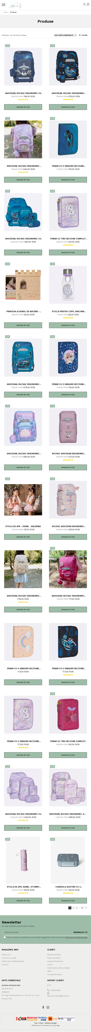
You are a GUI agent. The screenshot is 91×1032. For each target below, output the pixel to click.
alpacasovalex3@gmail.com (57, 996)
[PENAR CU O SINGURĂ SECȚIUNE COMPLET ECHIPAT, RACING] (68, 139)
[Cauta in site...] (84, 4)
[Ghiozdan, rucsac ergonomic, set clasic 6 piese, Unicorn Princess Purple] (68, 787)
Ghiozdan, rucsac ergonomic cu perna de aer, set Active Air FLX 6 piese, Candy (23, 814)
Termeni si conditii (9, 958)
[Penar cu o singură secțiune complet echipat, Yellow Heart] (23, 642)
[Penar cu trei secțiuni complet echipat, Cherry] (68, 714)
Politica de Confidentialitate (76, 937)
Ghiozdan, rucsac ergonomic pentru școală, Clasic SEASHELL (23, 453)
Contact (5, 964)
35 (82, 908)
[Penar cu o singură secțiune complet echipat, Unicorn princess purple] (23, 714)
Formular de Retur (54, 974)
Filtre (84, 35)
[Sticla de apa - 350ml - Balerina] (23, 499)
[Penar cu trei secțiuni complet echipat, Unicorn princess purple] (68, 212)
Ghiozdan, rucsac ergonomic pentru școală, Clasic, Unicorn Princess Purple (23, 166)
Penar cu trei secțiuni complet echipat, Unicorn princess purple (68, 238)
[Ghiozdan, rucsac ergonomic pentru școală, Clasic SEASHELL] (23, 427)
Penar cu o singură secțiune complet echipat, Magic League (68, 668)
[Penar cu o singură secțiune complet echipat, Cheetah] (68, 357)
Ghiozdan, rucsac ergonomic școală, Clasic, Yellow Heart (23, 596)
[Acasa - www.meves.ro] (16, 5)
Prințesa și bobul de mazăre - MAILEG (23, 311)
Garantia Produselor (55, 961)
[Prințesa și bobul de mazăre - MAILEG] (23, 284)
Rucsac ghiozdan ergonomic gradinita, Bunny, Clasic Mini (68, 526)
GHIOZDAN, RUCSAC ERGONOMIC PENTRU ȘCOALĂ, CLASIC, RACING (23, 384)
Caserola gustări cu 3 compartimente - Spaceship (68, 887)
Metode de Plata (54, 955)
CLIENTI (51, 949)
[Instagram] (48, 1007)
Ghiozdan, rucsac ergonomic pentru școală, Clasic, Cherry (68, 596)
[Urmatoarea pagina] (85, 907)
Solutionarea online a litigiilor (58, 968)
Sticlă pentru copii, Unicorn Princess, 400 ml (68, 311)
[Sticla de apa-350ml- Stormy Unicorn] (23, 860)
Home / (7, 12)
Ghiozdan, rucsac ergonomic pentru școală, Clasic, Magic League (68, 93)
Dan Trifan (38, 1023)
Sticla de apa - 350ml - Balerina (23, 526)
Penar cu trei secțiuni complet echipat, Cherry (68, 741)
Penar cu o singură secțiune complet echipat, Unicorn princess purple (23, 741)
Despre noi (6, 955)
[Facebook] (43, 1007)
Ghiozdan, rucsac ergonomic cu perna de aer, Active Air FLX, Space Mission (23, 93)
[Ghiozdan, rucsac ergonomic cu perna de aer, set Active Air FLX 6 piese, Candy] (23, 787)
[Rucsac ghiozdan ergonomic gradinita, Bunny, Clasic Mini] (68, 499)
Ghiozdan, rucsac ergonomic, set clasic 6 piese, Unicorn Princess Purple (68, 814)
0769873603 (55, 990)
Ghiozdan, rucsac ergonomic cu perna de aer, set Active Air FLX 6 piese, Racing (23, 238)
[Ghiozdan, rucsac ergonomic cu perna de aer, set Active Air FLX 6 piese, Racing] (23, 212)
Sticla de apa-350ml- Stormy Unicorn (23, 887)
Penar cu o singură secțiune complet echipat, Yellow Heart (23, 668)
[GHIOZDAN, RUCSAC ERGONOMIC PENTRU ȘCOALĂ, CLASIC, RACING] (23, 357)
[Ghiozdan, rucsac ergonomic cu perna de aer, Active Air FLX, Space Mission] (23, 66)
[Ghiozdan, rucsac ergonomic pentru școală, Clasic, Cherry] (68, 569)
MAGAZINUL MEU (10, 949)
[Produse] (4, 5)
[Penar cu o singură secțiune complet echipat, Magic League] (68, 642)
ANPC (49, 971)
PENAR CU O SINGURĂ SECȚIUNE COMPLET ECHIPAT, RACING (68, 166)
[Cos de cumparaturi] (88, 4)
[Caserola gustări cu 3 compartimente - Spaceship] (68, 860)
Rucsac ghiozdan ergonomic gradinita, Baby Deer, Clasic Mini (68, 453)
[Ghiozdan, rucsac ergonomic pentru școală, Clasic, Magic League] (68, 66)
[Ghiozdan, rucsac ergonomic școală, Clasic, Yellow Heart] (23, 569)
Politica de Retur (53, 958)
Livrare (50, 964)
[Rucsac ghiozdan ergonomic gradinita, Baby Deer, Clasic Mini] (68, 427)
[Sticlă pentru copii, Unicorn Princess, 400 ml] (68, 284)
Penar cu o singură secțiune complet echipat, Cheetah (68, 384)
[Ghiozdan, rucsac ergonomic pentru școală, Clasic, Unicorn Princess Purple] (23, 139)
